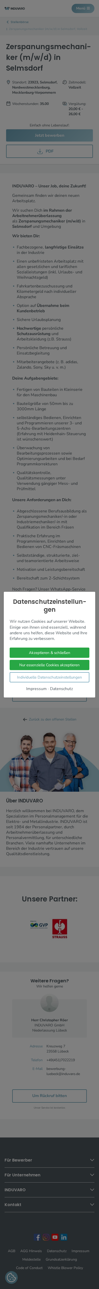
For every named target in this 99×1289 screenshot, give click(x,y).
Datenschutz (61, 688)
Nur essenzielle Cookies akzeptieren (49, 664)
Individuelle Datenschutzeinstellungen (49, 677)
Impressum (36, 688)
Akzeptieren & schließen (49, 652)
